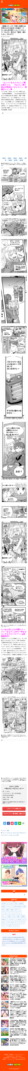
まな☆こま (9, 832)
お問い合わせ (18, 1056)
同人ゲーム (17, 909)
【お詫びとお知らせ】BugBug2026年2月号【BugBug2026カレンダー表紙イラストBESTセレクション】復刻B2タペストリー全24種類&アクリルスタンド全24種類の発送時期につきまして (14, 941)
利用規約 (11, 1054)
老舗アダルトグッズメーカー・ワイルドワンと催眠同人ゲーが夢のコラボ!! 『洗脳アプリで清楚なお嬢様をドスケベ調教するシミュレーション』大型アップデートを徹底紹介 (18, 1014)
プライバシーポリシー (19, 1054)
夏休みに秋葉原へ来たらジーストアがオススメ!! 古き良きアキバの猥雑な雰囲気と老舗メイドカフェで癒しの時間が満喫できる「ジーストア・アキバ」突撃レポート (18, 979)
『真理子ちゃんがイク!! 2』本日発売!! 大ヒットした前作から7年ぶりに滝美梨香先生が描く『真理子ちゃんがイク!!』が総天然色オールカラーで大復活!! (18, 1004)
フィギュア (12, 913)
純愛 (18, 916)
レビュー (4, 925)
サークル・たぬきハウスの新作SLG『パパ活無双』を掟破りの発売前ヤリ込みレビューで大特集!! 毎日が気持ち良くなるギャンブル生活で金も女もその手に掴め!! (18, 987)
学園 (3, 906)
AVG (11, 903)
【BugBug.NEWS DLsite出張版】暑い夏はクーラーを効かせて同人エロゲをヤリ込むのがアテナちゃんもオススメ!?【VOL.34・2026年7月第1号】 (18, 1042)
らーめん (10, 835)
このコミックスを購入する (14, 808)
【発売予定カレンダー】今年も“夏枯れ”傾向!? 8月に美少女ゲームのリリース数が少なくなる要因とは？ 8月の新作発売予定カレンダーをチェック (18, 970)
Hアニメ (4, 916)
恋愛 (9, 916)
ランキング (9, 906)
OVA (14, 916)
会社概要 (6, 1054)
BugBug (21, 903)
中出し (3, 922)
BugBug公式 (14, 1057)
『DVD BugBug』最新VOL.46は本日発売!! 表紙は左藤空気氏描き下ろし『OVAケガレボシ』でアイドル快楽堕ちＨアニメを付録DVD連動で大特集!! (18, 1023)
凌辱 (24, 906)
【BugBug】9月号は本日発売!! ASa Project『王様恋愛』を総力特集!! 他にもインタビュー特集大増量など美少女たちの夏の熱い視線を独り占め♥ (18, 962)
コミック (4, 830)
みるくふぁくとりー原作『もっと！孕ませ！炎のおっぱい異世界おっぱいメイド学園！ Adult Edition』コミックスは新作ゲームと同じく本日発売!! (18, 996)
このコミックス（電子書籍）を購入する (14, 813)
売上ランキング (14, 922)
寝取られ (4, 919)
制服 (12, 909)
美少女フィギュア (22, 919)
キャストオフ (16, 925)
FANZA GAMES (17, 906)
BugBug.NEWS (7, 1057)
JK (8, 922)
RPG (3, 909)
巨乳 (16, 903)
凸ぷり (14, 835)
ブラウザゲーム (12, 919)
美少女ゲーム (5, 903)
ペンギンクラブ (10, 1059)
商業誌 (23, 916)
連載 (8, 830)
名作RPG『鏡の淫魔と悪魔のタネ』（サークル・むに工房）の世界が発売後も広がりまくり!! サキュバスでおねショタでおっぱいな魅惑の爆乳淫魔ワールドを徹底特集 (18, 1032)
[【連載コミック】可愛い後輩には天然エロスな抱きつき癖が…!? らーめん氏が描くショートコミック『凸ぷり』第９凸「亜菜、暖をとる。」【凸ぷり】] (15, 823)
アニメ (19, 913)
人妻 (9, 925)
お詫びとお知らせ (10, 1056)
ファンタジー (5, 913)
